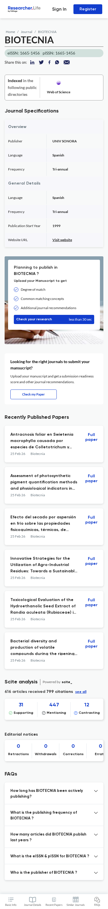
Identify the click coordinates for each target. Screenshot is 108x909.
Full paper (91, 437)
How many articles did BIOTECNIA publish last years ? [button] (48, 837)
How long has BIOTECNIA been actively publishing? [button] (46, 793)
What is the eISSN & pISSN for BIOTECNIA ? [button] (49, 856)
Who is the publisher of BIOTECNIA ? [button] (43, 873)
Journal (26, 32)
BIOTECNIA (47, 32)
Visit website (62, 240)
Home (10, 32)
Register (87, 9)
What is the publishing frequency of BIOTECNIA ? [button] (43, 815)
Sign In (59, 9)
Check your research (54, 319)
